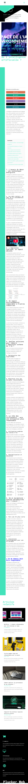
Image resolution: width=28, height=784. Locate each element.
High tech (6, 656)
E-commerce (7, 627)
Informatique (7, 685)
